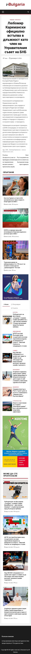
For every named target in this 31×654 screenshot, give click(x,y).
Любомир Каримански (14, 149)
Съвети (15, 350)
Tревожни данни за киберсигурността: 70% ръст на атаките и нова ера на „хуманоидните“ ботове (14, 264)
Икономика (13, 210)
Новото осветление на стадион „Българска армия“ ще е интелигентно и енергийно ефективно (20, 407)
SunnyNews (16, 236)
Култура (15, 312)
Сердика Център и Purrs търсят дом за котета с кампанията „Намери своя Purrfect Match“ (20, 392)
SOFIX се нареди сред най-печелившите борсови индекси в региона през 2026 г (15, 232)
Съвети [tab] (15, 308)
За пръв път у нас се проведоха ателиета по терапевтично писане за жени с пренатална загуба (9, 160)
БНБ (7, 149)
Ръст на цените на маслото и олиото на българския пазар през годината (22, 159)
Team (6, 58)
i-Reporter (15, 204)
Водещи (12, 19)
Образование (17, 331)
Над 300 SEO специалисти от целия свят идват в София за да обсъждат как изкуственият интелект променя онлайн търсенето (15, 576)
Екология (16, 387)
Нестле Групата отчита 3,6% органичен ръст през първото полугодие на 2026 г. (14, 200)
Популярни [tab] (16, 304)
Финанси (17, 19)
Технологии (13, 242)
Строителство (17, 401)
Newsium (23, 649)
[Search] (28, 12)
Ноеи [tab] (6, 304)
